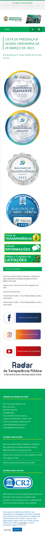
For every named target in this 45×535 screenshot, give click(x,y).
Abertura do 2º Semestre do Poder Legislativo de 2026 (23, 5)
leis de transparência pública (13, 503)
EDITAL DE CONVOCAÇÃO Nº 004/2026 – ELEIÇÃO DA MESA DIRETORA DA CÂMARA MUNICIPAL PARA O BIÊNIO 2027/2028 (21, 278)
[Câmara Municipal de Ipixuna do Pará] (22, 18)
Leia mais (22, 522)
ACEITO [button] (17, 529)
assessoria (19, 497)
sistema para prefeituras (32, 494)
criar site (18, 494)
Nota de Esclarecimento (11, 292)
